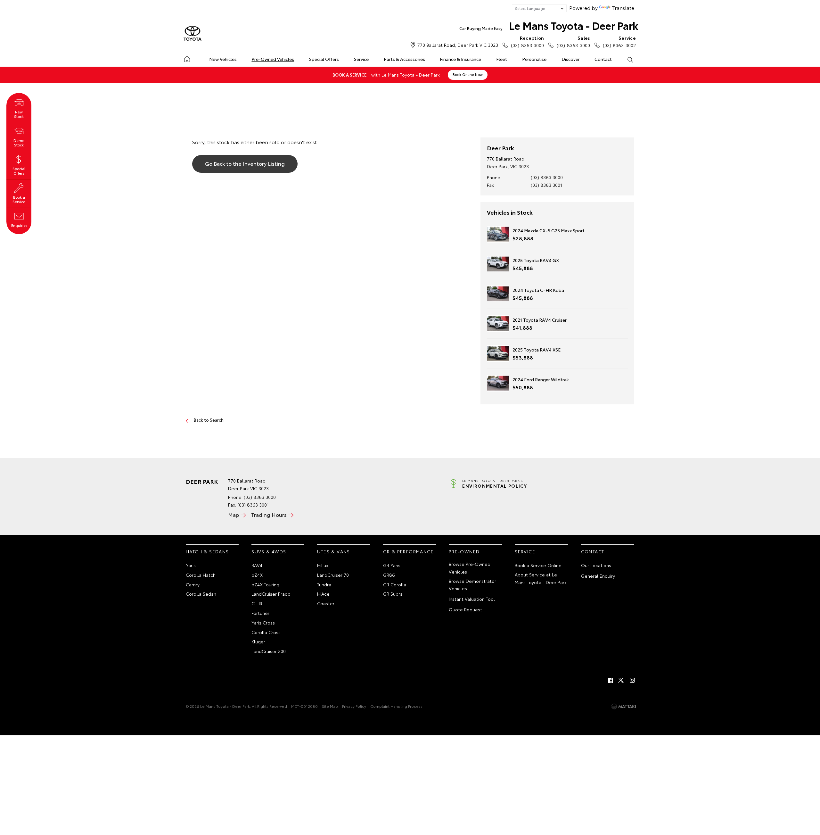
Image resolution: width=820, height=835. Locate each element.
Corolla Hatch (201, 575)
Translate (623, 7)
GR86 (389, 575)
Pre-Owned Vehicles (272, 59)
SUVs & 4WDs (268, 551)
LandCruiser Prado (271, 594)
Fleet (501, 59)
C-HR (256, 603)
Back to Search (209, 420)
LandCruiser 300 (268, 651)
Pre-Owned (464, 551)
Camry (193, 584)
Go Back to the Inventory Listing (245, 163)
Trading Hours (269, 514)
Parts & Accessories (404, 59)
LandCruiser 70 (333, 575)
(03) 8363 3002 (619, 41)
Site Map (330, 706)
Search (630, 59)
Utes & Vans (333, 551)
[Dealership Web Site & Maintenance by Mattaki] (623, 706)
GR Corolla (394, 584)
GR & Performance (408, 551)
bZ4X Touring (265, 584)
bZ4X (257, 575)
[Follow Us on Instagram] (632, 680)
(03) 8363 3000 (527, 41)
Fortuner (260, 613)
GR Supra (393, 594)
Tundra (324, 584)
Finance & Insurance (460, 59)
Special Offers (324, 59)
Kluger (258, 641)
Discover (571, 59)
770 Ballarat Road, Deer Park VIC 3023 (457, 45)
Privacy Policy (354, 706)
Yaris (191, 565)
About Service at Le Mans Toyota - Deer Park (541, 578)
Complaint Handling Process (396, 706)
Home (186, 58)
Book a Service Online (538, 565)
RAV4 (256, 565)
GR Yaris (391, 565)
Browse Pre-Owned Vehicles (469, 568)
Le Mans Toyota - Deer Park (548, 25)
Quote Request (465, 609)
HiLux (322, 565)
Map (233, 514)
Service (361, 59)
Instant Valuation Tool (472, 599)
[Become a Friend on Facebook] (610, 680)
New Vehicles (223, 59)
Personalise (534, 59)
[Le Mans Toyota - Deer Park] (192, 33)
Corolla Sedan (201, 594)
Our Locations (596, 565)
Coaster (325, 603)
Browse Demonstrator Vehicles (472, 585)
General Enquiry (598, 576)
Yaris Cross (263, 622)
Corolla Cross (266, 632)
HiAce (323, 594)
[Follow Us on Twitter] (621, 680)
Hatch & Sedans (207, 551)
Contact (603, 59)
